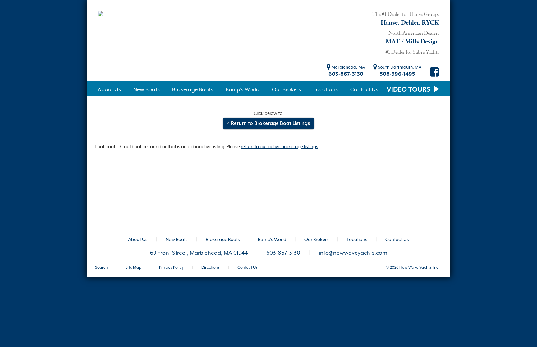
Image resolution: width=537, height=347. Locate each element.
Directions (210, 267)
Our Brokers (316, 239)
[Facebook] (434, 74)
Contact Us (397, 239)
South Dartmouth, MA (399, 67)
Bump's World (272, 239)
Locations (357, 239)
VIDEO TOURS (409, 89)
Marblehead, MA (347, 67)
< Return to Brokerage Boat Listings (268, 123)
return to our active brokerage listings (279, 146)
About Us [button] (109, 89)
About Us (138, 239)
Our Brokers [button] (286, 89)
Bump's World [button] (242, 89)
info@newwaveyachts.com (353, 253)
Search (101, 267)
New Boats (177, 239)
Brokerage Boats (223, 239)
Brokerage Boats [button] (192, 89)
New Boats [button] (146, 89)
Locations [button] (325, 89)
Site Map (133, 267)
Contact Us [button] (364, 89)
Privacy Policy (171, 267)
